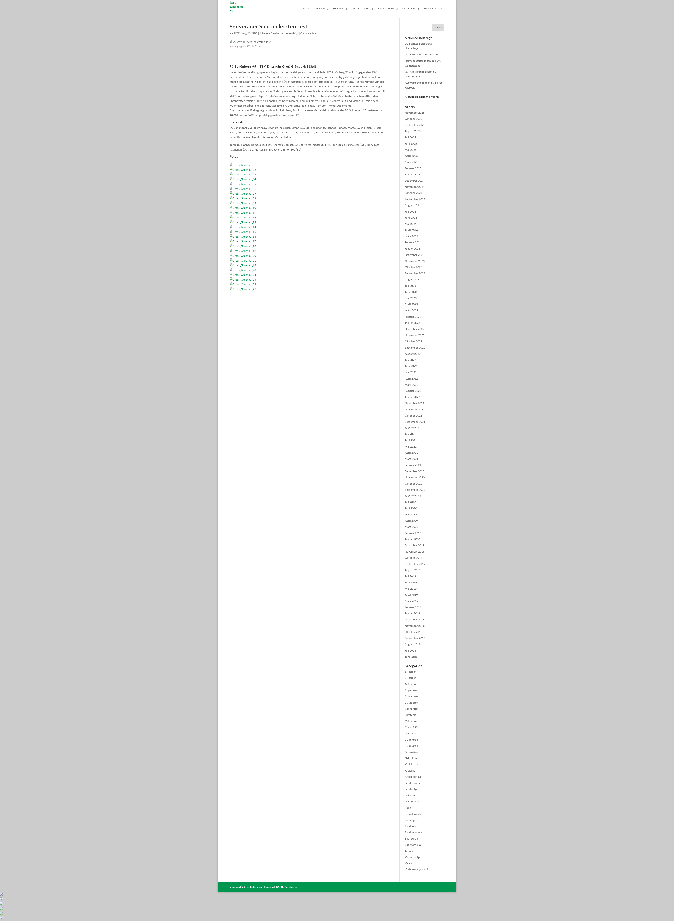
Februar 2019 (413, 607)
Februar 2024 (413, 242)
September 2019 (415, 564)
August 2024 (413, 205)
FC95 (237, 33)
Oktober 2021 (413, 415)
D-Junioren (411, 733)
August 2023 (413, 279)
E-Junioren (411, 739)
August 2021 (413, 428)
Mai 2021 (411, 446)
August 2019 (413, 570)
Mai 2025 (411, 149)
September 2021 (415, 421)
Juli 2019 (410, 576)
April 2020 (411, 520)
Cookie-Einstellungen (287, 887)
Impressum (235, 887)
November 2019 (415, 551)
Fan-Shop (430, 9)
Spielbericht (277, 33)
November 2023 (415, 261)
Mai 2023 (411, 298)
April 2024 (411, 230)
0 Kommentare (308, 33)
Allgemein (411, 690)
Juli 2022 (410, 360)
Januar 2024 (412, 248)
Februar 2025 (413, 168)
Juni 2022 (411, 366)
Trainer (409, 851)
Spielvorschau (413, 832)
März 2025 (411, 162)
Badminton (411, 708)
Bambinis (410, 715)
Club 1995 (411, 727)
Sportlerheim (413, 845)
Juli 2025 (410, 137)
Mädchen (410, 795)
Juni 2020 (411, 508)
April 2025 (411, 156)
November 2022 (415, 335)
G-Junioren (411, 758)
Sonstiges (411, 820)
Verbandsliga (291, 33)
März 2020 (411, 526)
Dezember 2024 (414, 180)
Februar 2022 (413, 391)
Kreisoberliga (413, 776)
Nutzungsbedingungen (251, 887)
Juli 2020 (410, 502)
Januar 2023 (412, 323)
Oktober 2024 (413, 193)
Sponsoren (386, 9)
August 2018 (413, 644)
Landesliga (411, 789)
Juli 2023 (410, 286)
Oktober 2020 (413, 483)
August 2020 (413, 496)
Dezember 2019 (414, 545)
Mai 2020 (411, 514)
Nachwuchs (361, 9)
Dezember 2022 (414, 329)
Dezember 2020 (414, 471)
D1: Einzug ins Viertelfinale (421, 54)
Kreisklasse (411, 764)
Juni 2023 (411, 292)
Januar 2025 (412, 174)
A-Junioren (411, 684)
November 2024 (415, 186)
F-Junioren (411, 745)
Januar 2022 (412, 397)
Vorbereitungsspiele (417, 869)
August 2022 (413, 353)
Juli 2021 (410, 434)
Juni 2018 (411, 656)
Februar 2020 (413, 533)
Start (307, 9)
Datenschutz (270, 887)
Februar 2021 (413, 465)
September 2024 (415, 199)
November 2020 (415, 477)
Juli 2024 (410, 211)
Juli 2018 (410, 650)
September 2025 (415, 125)
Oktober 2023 (413, 267)
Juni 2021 (411, 440)
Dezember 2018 (414, 619)
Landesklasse (413, 783)
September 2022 (415, 347)
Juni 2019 (411, 582)
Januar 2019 (412, 613)
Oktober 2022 (413, 341)
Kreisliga (410, 770)
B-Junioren (411, 702)
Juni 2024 (411, 217)
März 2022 (411, 384)
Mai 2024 (411, 224)
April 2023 (411, 304)
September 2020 (415, 489)
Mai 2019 (411, 588)
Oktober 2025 (413, 118)
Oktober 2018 (413, 632)
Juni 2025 (411, 143)
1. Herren (265, 33)
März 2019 (411, 601)
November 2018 (415, 626)
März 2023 (411, 310)
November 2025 (415, 112)
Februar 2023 (413, 316)
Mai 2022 (411, 372)
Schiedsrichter (413, 814)
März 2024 (411, 236)
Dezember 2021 (414, 403)
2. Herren (410, 678)
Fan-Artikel (411, 752)
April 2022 (411, 378)
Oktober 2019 (413, 557)
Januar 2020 (412, 539)
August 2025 (413, 131)
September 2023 (415, 273)
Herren (338, 9)
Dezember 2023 (414, 255)
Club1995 (409, 9)
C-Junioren (411, 721)
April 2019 (411, 595)
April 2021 (411, 452)
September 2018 (415, 638)
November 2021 (415, 409)
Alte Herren (412, 696)
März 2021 (411, 459)
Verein (320, 9)
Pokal (408, 807)
